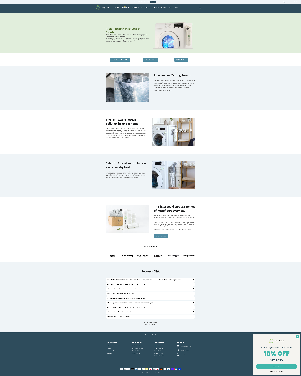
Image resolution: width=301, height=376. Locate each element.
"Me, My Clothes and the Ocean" (184, 229)
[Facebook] (145, 334)
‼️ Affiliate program (159, 346)
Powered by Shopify (156, 372)
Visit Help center (185, 350)
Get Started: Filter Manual (138, 346)
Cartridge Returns (136, 351)
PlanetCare (147, 372)
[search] (196, 7)
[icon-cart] (203, 7)
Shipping (109, 348)
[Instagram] (152, 334)
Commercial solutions (159, 355)
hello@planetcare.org (186, 346)
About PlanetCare (158, 348)
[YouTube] (155, 334)
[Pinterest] (148, 334)
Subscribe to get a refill (137, 348)
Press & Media (157, 351)
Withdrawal (109, 353)
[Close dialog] (297, 337)
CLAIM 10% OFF (276, 367)
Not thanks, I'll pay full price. (276, 371)
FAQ (108, 346)
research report (167, 90)
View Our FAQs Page (150, 324)
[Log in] (200, 7)
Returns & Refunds (111, 351)
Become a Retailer (158, 353)
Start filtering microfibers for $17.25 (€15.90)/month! (137, 2)
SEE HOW (153, 2)
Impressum (183, 354)
